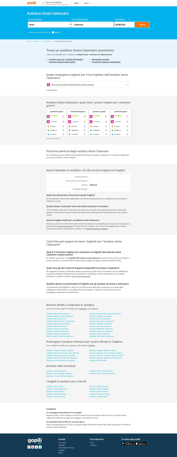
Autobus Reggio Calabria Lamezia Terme (105, 358)
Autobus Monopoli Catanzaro (101, 329)
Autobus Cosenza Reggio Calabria (60, 350)
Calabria (91, 345)
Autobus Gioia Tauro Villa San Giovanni (62, 358)
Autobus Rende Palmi (98, 360)
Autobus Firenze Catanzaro (57, 329)
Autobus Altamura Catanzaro (58, 334)
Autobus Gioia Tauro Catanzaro (101, 336)
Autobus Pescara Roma (55, 396)
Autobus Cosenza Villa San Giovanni (60, 360)
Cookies (62, 450)
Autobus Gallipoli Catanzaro (100, 323)
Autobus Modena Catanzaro (100, 316)
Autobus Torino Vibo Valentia (101, 371)
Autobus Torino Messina (56, 371)
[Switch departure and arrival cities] (71, 24)
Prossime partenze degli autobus (62, 62)
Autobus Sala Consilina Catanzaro (60, 336)
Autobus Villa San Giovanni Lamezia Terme (106, 355)
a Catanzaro (47, 41)
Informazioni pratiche (100, 59)
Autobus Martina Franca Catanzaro (60, 321)
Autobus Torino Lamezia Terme (102, 373)
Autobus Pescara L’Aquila (99, 394)
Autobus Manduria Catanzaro (58, 313)
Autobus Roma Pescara (98, 391)
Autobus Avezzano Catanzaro (101, 331)
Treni (92, 442)
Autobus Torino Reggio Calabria (59, 373)
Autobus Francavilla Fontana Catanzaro (105, 313)
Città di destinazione (80, 20)
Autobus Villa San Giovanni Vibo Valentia (62, 353)
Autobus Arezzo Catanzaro (100, 319)
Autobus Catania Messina (56, 389)
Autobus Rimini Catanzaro (56, 326)
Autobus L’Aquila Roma (98, 396)
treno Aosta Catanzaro (81, 276)
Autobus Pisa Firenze (54, 386)
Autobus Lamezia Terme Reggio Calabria (105, 353)
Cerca (142, 24)
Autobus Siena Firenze (55, 391)
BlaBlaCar (57, 32)
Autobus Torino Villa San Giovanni (60, 376)
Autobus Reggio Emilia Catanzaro (59, 316)
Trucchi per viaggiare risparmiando (106, 62)
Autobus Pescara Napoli (99, 389)
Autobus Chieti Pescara (98, 386)
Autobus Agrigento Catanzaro (58, 323)
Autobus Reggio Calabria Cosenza (103, 350)
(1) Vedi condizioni (51, 90)
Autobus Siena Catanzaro (99, 334)
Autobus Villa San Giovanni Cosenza (60, 355)
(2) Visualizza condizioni (53, 138)
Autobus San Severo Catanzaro (101, 321)
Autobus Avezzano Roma (56, 394)
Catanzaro (83, 309)
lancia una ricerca (65, 226)
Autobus (36, 41)
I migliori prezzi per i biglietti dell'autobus (66, 59)
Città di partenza (35, 20)
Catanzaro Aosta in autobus (97, 229)
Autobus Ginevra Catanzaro (100, 326)
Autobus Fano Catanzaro (56, 319)
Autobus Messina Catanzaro (57, 331)
